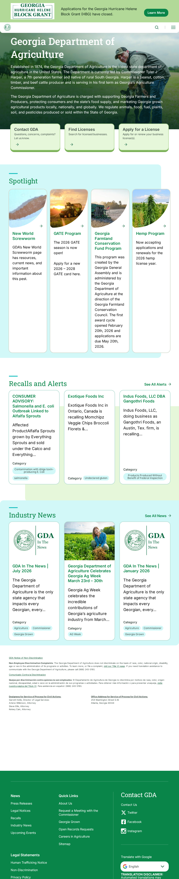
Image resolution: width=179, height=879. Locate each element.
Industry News (21, 825)
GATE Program (67, 233)
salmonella (21, 478)
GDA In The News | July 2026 (30, 568)
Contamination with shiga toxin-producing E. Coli (34, 470)
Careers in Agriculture (74, 836)
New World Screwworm (23, 236)
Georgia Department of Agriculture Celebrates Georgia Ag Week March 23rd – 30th (89, 573)
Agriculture (21, 628)
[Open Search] (157, 27)
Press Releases (21, 803)
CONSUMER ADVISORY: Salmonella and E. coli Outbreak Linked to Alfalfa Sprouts (33, 406)
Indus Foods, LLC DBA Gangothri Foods (144, 399)
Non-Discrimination (24, 870)
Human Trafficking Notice (29, 862)
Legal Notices (20, 810)
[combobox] (144, 866)
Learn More (158, 14)
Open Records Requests (76, 829)
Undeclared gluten (96, 478)
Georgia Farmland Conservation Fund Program (108, 241)
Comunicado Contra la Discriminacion (27, 674)
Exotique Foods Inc (86, 396)
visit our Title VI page (114, 666)
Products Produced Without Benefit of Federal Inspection (145, 477)
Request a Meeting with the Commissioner (78, 812)
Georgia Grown (23, 634)
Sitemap (65, 844)
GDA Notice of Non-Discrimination (26, 658)
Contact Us (129, 804)
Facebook (134, 822)
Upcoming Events (23, 833)
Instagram (134, 831)
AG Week (75, 634)
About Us (65, 803)
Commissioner (42, 628)
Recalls (16, 818)
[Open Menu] (173, 27)
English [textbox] (134, 866)
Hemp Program (150, 233)
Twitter (132, 812)
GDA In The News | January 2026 (141, 568)
